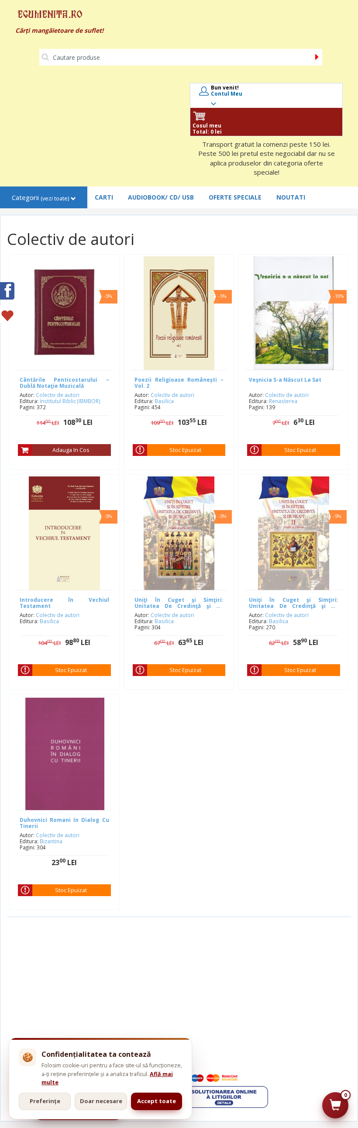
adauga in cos (70, 450)
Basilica (164, 400)
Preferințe (45, 1101)
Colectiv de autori (57, 394)
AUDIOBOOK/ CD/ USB (161, 197)
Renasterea (283, 400)
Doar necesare (101, 1101)
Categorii (40, 197)
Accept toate (156, 1101)
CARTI (104, 197)
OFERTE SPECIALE (235, 197)
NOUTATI (290, 197)
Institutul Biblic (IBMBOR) (70, 400)
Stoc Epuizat (185, 450)
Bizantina (51, 841)
